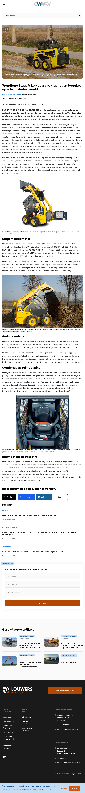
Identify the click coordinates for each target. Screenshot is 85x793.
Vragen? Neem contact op (63, 691)
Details (64, 788)
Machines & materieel (11, 94)
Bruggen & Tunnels (7, 726)
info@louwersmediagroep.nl (68, 729)
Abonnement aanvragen (27, 729)
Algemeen (7, 717)
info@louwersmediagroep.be (68, 762)
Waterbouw (8, 732)
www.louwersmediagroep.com (69, 774)
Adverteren (26, 717)
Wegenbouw (8, 721)
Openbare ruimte (7, 747)
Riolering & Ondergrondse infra (9, 738)
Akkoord (74, 788)
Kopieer (60, 497)
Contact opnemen (26, 722)
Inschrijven (42, 603)
